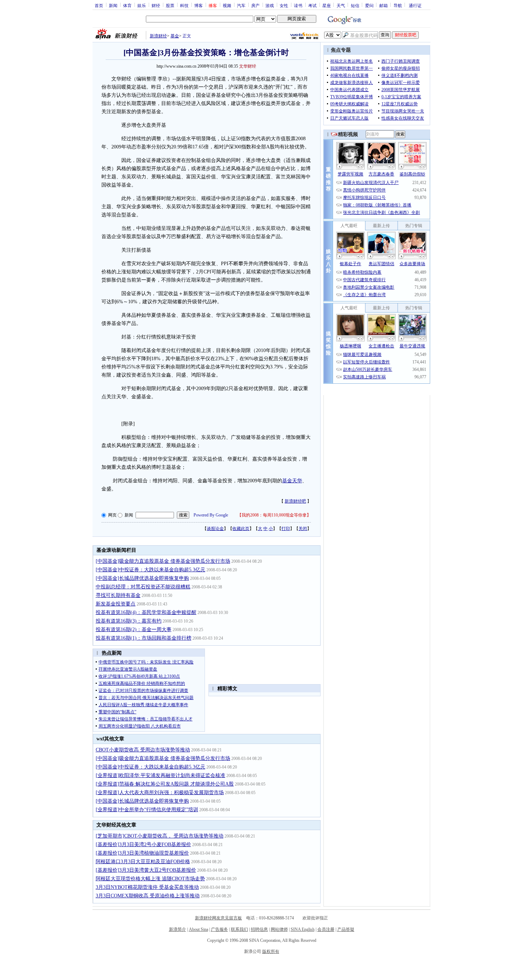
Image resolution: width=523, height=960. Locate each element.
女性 (284, 5)
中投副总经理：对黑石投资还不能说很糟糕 (143, 586)
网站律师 (279, 929)
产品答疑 (345, 929)
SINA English (303, 929)
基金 (174, 35)
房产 (255, 5)
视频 (227, 5)
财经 (156, 5)
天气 (341, 5)
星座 (326, 5)
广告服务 (219, 929)
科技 (184, 5)
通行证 (415, 5)
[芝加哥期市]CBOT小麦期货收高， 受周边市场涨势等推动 (159, 836)
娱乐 (141, 5)
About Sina (198, 929)
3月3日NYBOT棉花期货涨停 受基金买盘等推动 (147, 887)
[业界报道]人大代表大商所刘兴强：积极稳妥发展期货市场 (160, 792)
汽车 (241, 5)
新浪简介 (177, 929)
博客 (198, 5)
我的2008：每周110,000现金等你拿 (274, 515)
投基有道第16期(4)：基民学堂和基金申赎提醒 (146, 612)
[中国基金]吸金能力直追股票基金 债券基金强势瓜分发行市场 (163, 561)
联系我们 (239, 929)
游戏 (269, 5)
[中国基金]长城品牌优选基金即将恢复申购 (142, 578)
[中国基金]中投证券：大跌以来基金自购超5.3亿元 (150, 569)
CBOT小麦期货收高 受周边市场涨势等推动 (143, 749)
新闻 (113, 5)
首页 (99, 5)
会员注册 (325, 929)
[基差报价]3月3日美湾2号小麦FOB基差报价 (143, 844)
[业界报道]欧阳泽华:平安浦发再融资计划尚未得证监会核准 (160, 775)
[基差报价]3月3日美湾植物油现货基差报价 (142, 853)
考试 (312, 5)
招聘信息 (259, 929)
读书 (298, 5)
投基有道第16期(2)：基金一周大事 (133, 629)
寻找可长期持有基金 (118, 595)
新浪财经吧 (295, 501)
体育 (127, 5)
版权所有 (270, 951)
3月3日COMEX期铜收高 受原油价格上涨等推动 (148, 895)
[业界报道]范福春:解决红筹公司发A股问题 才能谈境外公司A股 (165, 784)
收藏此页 (240, 528)
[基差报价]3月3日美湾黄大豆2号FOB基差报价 (146, 870)
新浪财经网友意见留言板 (218, 918)
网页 (112, 515)
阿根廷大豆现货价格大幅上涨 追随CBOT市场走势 (150, 878)
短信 (355, 5)
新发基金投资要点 (116, 604)
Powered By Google (211, 515)
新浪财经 (158, 35)
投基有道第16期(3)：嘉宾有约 (129, 621)
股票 (170, 5)
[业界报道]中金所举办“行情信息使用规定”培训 (147, 809)
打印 (285, 528)
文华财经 (247, 66)
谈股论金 (215, 528)
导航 (397, 5)
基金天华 (292, 480)
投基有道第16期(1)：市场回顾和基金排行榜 (143, 638)
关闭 (303, 528)
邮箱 (383, 5)
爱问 (369, 5)
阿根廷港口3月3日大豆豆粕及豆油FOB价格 (143, 861)
